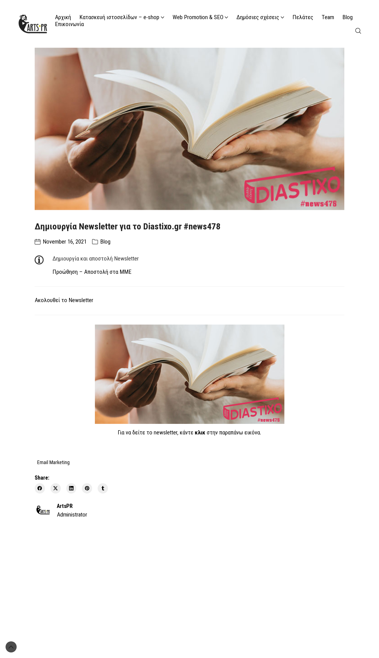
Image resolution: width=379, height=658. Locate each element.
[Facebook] (40, 488)
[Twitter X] (55, 488)
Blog (105, 241)
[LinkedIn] (71, 488)
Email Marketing (53, 462)
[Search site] (358, 31)
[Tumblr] (103, 488)
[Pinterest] (87, 488)
